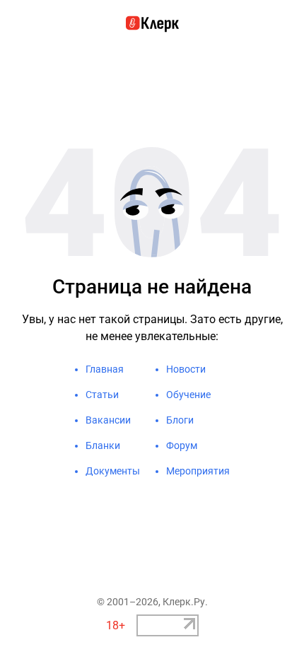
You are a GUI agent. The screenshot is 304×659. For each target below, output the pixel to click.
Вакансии (108, 420)
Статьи (102, 394)
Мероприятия (198, 471)
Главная (105, 369)
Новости (186, 369)
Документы (113, 471)
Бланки (103, 445)
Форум (181, 445)
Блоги (180, 420)
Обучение (188, 394)
